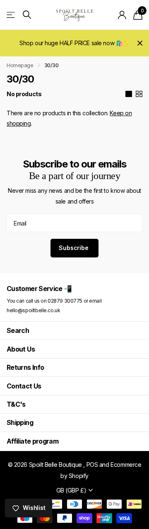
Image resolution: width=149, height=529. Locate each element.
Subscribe (74, 247)
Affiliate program (32, 441)
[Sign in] (122, 15)
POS (92, 464)
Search (18, 330)
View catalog (11, 14)
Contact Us (24, 386)
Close (140, 43)
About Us (21, 349)
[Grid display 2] (139, 94)
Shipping (20, 422)
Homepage (20, 65)
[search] (27, 14)
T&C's (16, 404)
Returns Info (25, 367)
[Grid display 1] (128, 94)
